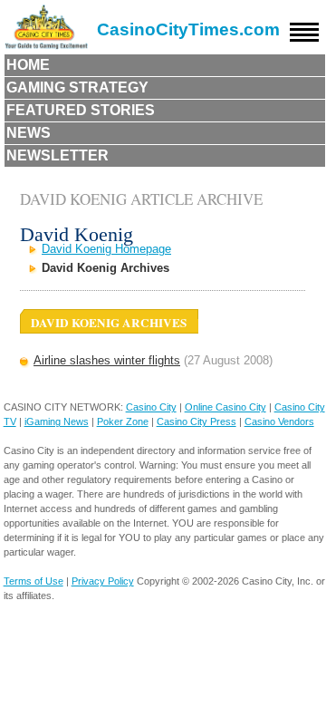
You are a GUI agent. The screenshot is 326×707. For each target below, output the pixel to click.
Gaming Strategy (77, 87)
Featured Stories (80, 110)
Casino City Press (196, 421)
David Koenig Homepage (106, 249)
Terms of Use (33, 581)
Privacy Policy (103, 581)
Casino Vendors (279, 421)
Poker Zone (123, 421)
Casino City (151, 407)
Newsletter (57, 155)
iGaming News (56, 421)
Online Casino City (225, 407)
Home (28, 65)
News (28, 132)
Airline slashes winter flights (107, 360)
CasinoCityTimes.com (188, 29)
